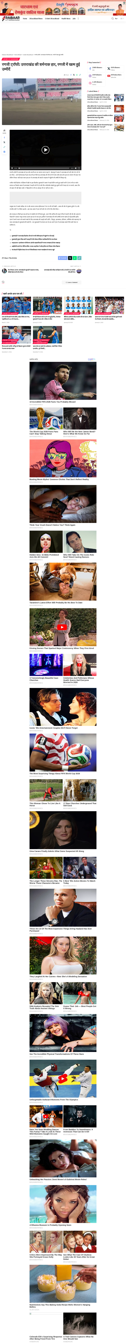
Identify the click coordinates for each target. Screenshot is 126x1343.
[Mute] (76, 168)
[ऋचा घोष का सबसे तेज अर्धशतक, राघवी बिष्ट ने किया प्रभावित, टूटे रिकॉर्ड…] (47, 334)
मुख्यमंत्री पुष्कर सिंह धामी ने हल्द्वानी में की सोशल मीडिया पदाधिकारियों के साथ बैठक (34, 239)
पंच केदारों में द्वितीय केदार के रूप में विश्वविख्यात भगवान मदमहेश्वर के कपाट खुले (33, 250)
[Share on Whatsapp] (77, 74)
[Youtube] (115, 76)
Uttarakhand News (92, 102)
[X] (115, 68)
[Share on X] (74, 74)
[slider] (44, 168)
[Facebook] (96, 68)
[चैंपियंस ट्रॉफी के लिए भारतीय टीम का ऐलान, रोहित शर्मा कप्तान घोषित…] (78, 305)
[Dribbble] (96, 83)
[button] (78, 18)
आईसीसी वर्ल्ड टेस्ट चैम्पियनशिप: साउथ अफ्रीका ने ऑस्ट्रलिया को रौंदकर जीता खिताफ (36, 246)
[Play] (12, 168)
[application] (45, 150)
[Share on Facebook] (70, 74)
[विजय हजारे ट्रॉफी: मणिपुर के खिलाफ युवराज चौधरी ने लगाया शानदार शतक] (16, 334)
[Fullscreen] (79, 168)
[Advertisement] (63, 36)
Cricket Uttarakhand (10, 59)
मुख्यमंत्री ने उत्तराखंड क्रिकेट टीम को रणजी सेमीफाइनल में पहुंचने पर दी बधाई (33, 236)
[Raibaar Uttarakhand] (11, 18)
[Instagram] (96, 76)
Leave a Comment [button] (72, 282)
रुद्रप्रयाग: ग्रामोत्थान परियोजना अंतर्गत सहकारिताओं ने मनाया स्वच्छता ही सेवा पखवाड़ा (36, 243)
